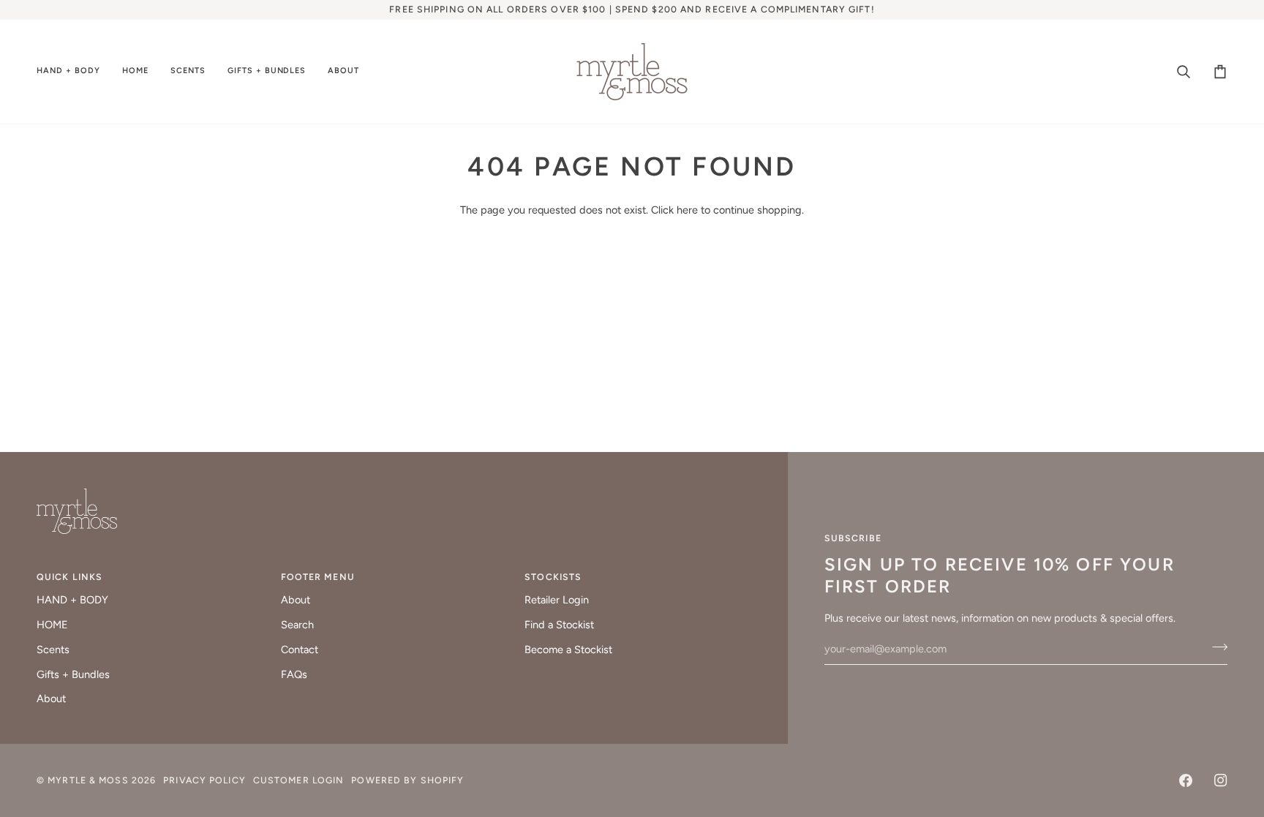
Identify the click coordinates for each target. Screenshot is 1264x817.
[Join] (1215, 647)
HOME (52, 624)
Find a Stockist (559, 624)
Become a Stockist (568, 649)
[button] (74, 72)
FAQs (294, 674)
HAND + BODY (72, 599)
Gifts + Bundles (73, 674)
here (687, 210)
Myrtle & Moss (88, 780)
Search (297, 624)
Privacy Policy (204, 780)
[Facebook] (1185, 780)
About (51, 698)
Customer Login (299, 780)
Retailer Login (556, 599)
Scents (53, 649)
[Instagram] (1220, 780)
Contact (299, 649)
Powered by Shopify (407, 780)
